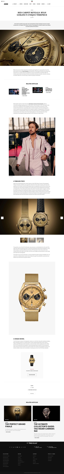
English (3, 1)
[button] (2, 218)
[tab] (24, 240)
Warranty (34, 460)
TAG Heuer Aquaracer (6, 460)
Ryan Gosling (25, 71)
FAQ (33, 457)
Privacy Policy (50, 457)
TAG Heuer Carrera (5, 457)
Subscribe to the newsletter (52, 447)
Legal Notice (49, 460)
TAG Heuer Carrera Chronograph (36, 103)
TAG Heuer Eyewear (6, 466)
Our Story (19, 457)
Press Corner (20, 460)
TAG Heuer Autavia (5, 463)
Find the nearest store (39, 447)
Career (19, 463)
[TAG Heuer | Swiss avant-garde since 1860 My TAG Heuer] (32, 443)
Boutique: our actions (36, 463)
